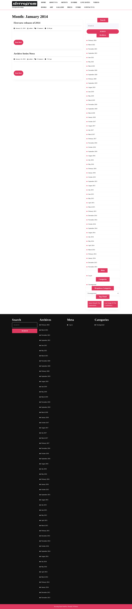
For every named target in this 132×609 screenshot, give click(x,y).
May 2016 (91, 164)
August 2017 (91, 126)
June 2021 (91, 57)
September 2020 (92, 74)
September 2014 (92, 228)
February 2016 (92, 168)
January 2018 (92, 117)
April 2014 (91, 245)
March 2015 (91, 207)
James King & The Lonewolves (94, 304)
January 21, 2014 (21, 28)
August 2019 (91, 87)
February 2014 (92, 254)
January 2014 (92, 258)
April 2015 (91, 202)
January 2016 (92, 173)
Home (43, 2)
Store (78, 7)
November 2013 (92, 267)
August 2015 (91, 185)
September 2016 (92, 151)
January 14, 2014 (21, 59)
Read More (19, 43)
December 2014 (92, 215)
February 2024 (92, 40)
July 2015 (91, 190)
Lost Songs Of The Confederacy (110, 304)
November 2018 (92, 104)
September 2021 (92, 53)
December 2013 (92, 262)
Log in (90, 275)
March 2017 (91, 134)
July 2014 (91, 237)
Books (43, 7)
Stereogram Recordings (18, 7)
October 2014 (92, 224)
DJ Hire (74, 2)
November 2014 (92, 220)
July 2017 (91, 130)
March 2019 (91, 100)
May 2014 (91, 241)
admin (31, 28)
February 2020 (92, 79)
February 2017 (92, 138)
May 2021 (91, 62)
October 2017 (92, 121)
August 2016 (91, 155)
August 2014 (91, 232)
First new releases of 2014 (27, 22)
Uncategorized (92, 284)
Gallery (60, 7)
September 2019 (92, 83)
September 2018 (92, 109)
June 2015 (91, 194)
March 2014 (91, 249)
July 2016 (91, 160)
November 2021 (92, 49)
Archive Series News (24, 53)
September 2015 (92, 181)
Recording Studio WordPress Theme (62, 606)
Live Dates (85, 2)
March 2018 (91, 113)
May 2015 (91, 198)
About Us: (53, 2)
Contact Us (89, 7)
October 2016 (92, 147)
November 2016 (92, 143)
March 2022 (91, 44)
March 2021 (91, 66)
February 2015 (92, 211)
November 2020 (92, 70)
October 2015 (92, 177)
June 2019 (91, 91)
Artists (64, 2)
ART (51, 7)
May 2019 (91, 96)
